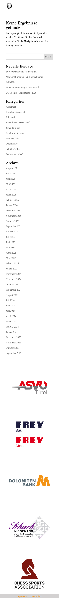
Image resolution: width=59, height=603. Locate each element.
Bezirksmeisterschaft (16, 111)
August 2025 (12, 231)
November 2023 (13, 342)
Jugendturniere (13, 127)
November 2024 (13, 279)
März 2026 (11, 194)
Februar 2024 (12, 326)
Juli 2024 (10, 300)
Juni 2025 (10, 242)
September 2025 (13, 226)
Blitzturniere (12, 117)
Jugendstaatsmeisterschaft (18, 122)
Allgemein (11, 106)
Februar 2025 (12, 263)
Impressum (22, 596)
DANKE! (10, 82)
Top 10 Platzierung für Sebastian (21, 71)
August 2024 (12, 294)
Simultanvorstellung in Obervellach (22, 87)
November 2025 (13, 215)
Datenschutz (36, 596)
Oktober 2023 (12, 347)
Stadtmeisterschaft (14, 154)
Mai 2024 (10, 310)
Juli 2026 (10, 173)
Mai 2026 (10, 183)
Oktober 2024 (12, 284)
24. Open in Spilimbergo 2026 (21, 92)
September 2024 (13, 289)
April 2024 (11, 316)
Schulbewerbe (13, 148)
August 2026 (12, 168)
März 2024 (11, 321)
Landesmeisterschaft (15, 133)
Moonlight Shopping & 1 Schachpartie (24, 76)
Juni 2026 (10, 178)
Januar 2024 (12, 331)
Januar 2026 (12, 205)
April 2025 (11, 252)
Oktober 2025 (12, 221)
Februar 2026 (12, 199)
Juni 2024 (10, 305)
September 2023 (13, 353)
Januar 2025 (12, 268)
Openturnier (11, 143)
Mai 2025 (10, 247)
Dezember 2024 (13, 273)
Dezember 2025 (13, 210)
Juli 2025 (10, 236)
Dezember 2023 (13, 337)
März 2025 (11, 257)
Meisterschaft (12, 138)
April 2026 (11, 189)
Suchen (48, 56)
